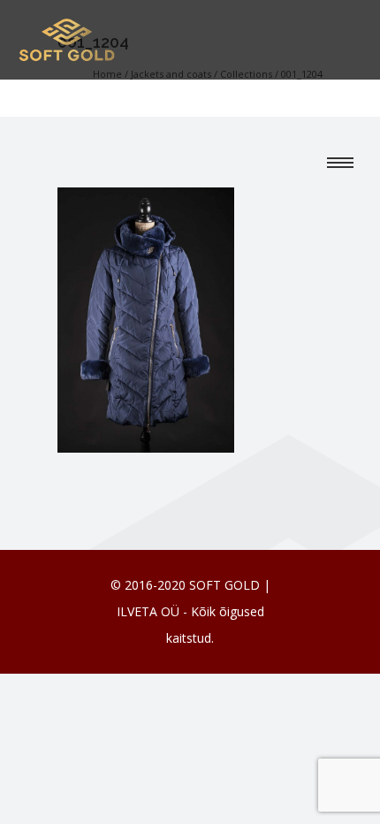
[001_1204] (145, 318)
